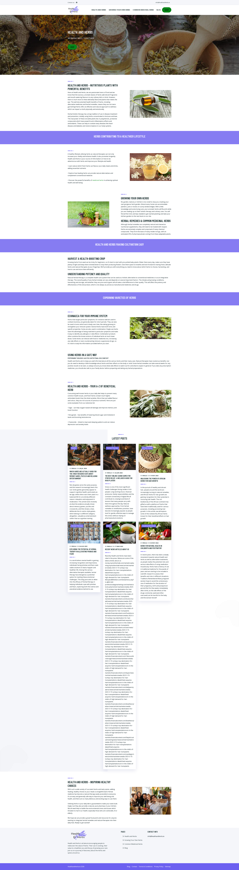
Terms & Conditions (146, 867)
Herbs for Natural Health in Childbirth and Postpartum (151, 547)
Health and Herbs (98, 10)
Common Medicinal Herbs (143, 10)
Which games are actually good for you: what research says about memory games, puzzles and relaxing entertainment (83, 475)
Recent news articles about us (117, 549)
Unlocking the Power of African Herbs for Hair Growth (153, 479)
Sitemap (168, 867)
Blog (159, 10)
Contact (134, 867)
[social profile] (76, 2)
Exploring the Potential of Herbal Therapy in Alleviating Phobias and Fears (83, 551)
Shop (167, 10)
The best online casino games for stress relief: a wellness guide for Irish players (118, 478)
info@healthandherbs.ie (163, 2)
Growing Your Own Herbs (119, 10)
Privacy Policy (158, 867)
